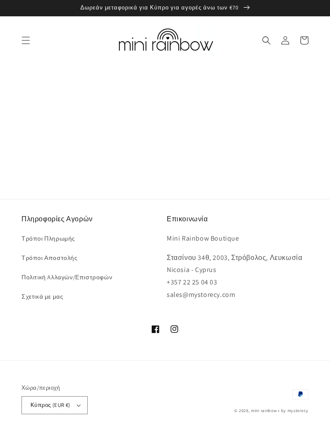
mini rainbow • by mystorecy (280, 410)
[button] (25, 40)
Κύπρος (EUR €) (50, 405)
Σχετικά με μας (42, 296)
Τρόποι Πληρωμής (48, 238)
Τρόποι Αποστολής (49, 258)
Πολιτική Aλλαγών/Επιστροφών (66, 277)
